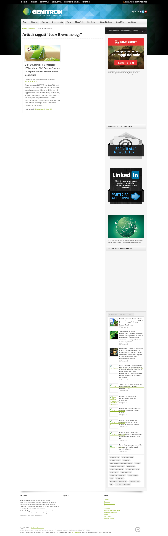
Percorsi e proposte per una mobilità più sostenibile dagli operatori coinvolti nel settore (130, 447)
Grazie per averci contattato (112, 510)
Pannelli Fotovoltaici (117, 466)
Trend (69, 22)
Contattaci (44, 2)
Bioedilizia (131, 466)
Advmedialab (76, 532)
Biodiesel (126, 460)
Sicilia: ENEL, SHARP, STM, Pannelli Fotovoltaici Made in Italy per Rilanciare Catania (130, 386)
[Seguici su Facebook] (141, 12)
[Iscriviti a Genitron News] (127, 160)
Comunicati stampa (72, 2)
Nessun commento (31, 81)
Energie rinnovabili (46, 109)
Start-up (44, 22)
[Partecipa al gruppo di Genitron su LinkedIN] (127, 206)
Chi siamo (25, 2)
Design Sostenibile (116, 469)
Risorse (34, 22)
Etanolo (137, 463)
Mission (34, 2)
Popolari (113, 314)
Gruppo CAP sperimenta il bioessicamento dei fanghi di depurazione (128, 398)
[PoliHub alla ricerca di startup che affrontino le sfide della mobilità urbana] (113, 412)
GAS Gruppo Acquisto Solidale (121, 463)
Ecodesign (91, 22)
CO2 (111, 478)
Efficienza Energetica (123, 484)
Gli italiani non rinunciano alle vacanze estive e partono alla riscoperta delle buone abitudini (129, 422)
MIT (111, 484)
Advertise (86, 2)
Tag (130, 314)
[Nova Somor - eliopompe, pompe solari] (126, 68)
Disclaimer (107, 508)
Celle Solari (114, 472)
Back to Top (137, 529)
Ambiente (132, 22)
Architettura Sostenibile (118, 481)
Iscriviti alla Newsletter (110, 512)
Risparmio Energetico (117, 475)
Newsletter (57, 2)
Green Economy (127, 457)
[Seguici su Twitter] (143, 12)
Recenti (123, 314)
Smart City (120, 22)
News (25, 22)
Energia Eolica (115, 460)
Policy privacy (108, 516)
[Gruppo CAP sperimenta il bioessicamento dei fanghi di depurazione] (113, 400)
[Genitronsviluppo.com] (42, 12)
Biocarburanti (133, 475)
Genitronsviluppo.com (29, 28)
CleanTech (79, 22)
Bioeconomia (57, 22)
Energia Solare (135, 481)
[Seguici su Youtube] (146, 12)
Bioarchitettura (106, 22)
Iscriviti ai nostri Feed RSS (136, 2)
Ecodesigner (114, 457)
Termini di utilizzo (109, 518)
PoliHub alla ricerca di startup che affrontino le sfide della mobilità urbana (130, 410)
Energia (37, 109)
